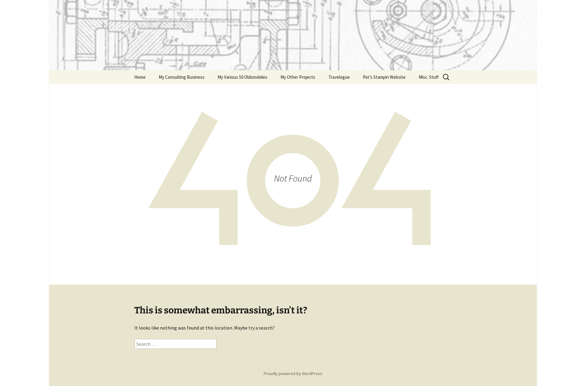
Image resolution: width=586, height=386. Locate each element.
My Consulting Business (181, 77)
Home (140, 77)
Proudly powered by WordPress (293, 373)
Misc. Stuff (429, 77)
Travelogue (339, 77)
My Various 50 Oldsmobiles (242, 77)
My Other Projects (297, 77)
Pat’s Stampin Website (384, 77)
